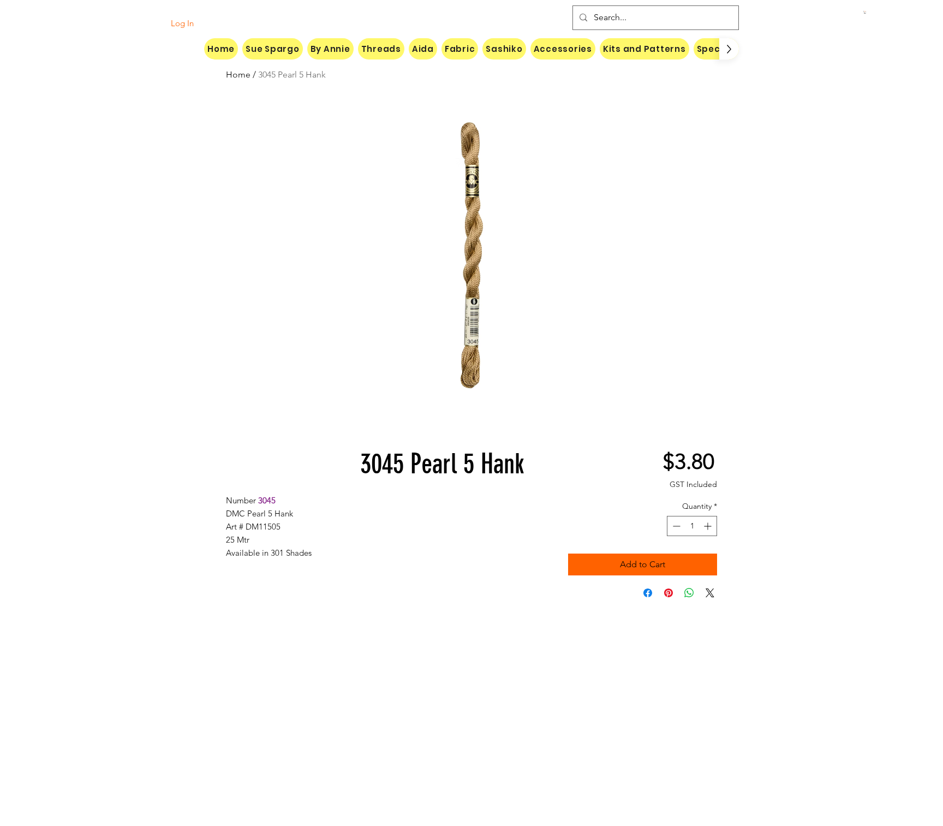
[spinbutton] (692, 526)
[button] (865, 12)
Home (238, 74)
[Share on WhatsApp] (689, 592)
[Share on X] (710, 592)
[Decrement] (675, 526)
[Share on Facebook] (647, 592)
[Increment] (708, 526)
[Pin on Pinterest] (668, 592)
